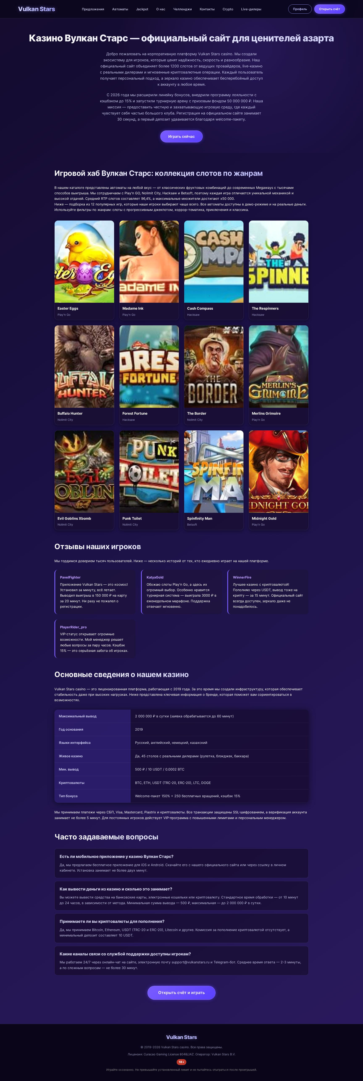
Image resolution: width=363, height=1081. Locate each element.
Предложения (93, 9)
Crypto (228, 9)
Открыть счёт (329, 9)
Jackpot (142, 9)
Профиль (300, 9)
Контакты (207, 9)
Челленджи (182, 9)
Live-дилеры (251, 9)
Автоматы (120, 9)
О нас (160, 9)
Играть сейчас (181, 136)
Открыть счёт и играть (181, 992)
